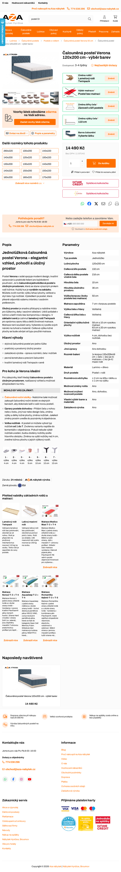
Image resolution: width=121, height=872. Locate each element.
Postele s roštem (51, 41)
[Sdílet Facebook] (89, 204)
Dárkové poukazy (10, 812)
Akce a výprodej (8, 32)
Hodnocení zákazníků (23, 3)
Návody (6, 830)
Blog (63, 750)
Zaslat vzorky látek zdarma (34, 122)
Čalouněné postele (26, 32)
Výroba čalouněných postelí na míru (24, 724)
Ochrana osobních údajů (73, 786)
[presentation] (56, 98)
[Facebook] (13, 779)
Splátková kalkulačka (97, 183)
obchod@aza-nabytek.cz (105, 8)
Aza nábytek (55, 866)
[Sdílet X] (96, 204)
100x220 (46, 157)
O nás (5, 3)
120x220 (27, 157)
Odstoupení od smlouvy (14, 821)
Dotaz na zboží (17, 133)
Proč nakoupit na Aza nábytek (48, 8)
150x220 (46, 170)
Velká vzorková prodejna (61, 717)
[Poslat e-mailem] (103, 204)
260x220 (8, 151)
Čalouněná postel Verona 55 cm (78, 41)
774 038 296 (78, 8)
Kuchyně (67, 31)
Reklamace (7, 816)
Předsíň (92, 31)
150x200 (27, 170)
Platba (64, 782)
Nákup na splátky (10, 835)
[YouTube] (29, 779)
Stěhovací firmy (9, 826)
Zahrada (115, 31)
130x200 (8, 164)
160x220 (27, 177)
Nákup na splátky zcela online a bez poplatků (103, 716)
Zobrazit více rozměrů (28, 183)
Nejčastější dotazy (105, 65)
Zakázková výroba (70, 791)
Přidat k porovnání (82, 172)
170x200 (46, 177)
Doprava (65, 777)
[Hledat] (89, 18)
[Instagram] (21, 779)
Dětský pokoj (79, 32)
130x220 (27, 164)
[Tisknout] (117, 204)
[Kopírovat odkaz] (110, 204)
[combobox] (61, 18)
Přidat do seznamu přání (105, 172)
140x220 (46, 151)
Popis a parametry (45, 133)
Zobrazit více (50, 567)
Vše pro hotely (9, 844)
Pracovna (103, 31)
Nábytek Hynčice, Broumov (15, 839)
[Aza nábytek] (12, 19)
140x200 (8, 157)
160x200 (8, 177)
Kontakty (43, 3)
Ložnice (40, 31)
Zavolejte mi (108, 223)
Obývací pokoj (53, 32)
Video (64, 759)
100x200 (27, 151)
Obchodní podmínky (71, 772)
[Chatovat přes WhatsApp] (82, 204)
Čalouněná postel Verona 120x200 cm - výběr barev (31, 696)
